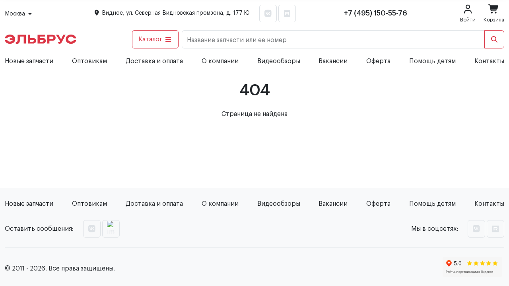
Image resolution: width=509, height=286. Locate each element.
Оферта (378, 61)
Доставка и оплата (154, 61)
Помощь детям (432, 61)
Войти (468, 19)
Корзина (494, 19)
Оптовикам (89, 61)
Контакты (489, 61)
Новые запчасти (29, 61)
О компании (220, 61)
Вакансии (333, 61)
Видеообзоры (278, 61)
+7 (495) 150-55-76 (375, 13)
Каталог (150, 39)
